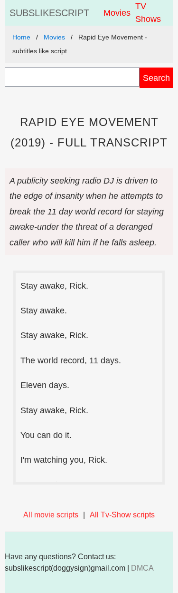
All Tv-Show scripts (122, 515)
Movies (117, 13)
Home (21, 37)
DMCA (142, 568)
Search (156, 78)
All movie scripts (50, 515)
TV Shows (148, 12)
